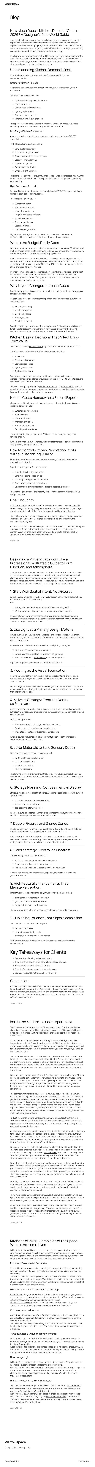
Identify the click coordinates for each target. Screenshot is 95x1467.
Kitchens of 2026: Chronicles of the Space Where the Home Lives (43, 1243)
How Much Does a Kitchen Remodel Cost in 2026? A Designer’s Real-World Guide (44, 32)
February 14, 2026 (16, 1003)
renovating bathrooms (55, 389)
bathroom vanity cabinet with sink (25, 712)
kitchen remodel (29, 40)
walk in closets (78, 1165)
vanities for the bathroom (46, 597)
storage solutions (46, 251)
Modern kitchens (17, 1268)
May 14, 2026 (15, 541)
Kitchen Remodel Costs (53, 69)
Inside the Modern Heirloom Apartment (41, 1022)
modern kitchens (24, 1352)
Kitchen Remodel (30, 82)
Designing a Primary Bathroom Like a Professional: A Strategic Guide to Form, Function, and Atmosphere (41, 563)
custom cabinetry (27, 149)
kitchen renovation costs (29, 191)
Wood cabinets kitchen (22, 1333)
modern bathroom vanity (41, 736)
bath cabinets (40, 657)
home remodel (35, 56)
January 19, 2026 (16, 1408)
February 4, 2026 (16, 1222)
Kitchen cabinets (50, 1297)
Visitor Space (12, 3)
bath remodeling (68, 386)
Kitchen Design (22, 337)
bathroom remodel (48, 386)
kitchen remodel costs (25, 75)
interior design (56, 51)
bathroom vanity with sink (67, 618)
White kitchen (16, 1294)
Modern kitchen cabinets (55, 1255)
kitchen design (55, 123)
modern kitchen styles (70, 1282)
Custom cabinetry (23, 203)
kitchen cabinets (26, 1289)
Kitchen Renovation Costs (55, 450)
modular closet (50, 1152)
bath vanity (44, 689)
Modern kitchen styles (35, 1263)
